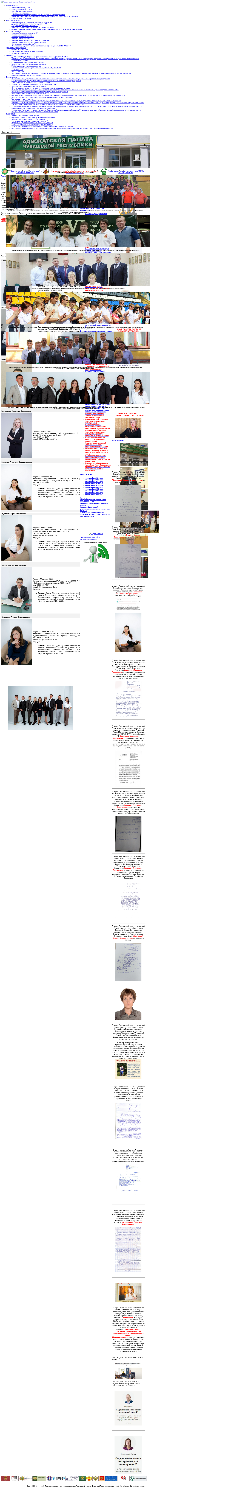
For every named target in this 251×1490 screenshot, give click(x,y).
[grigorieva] (16, 457)
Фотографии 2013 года (94, 480)
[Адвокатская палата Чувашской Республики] (18, 2)
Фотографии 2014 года (94, 478)
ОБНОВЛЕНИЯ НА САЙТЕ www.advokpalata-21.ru (90, 538)
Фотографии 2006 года (94, 493)
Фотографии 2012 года (94, 482)
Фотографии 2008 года (94, 489)
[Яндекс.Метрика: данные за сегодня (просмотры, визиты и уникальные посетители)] (96, 534)
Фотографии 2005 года (94, 494)
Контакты (83, 498)
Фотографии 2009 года (94, 487)
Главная (4, 176)
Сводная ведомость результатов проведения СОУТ (93, 501)
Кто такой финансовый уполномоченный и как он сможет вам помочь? (95, 509)
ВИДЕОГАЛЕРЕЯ (118, 440)
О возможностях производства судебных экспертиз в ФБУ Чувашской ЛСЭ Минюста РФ (95, 514)
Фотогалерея (86, 474)
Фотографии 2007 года (94, 491)
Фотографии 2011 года (94, 483)
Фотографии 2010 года (94, 485)
